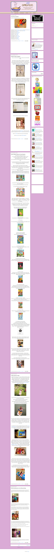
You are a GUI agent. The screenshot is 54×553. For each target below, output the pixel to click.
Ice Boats (36, 164)
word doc (22, 130)
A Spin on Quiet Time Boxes (38, 142)
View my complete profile (35, 49)
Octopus (18, 30)
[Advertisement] (20, 47)
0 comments (22, 542)
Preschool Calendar (15, 16)
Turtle (17, 34)
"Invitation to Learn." (14, 444)
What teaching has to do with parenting (18, 488)
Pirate (18, 33)
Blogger (28, 551)
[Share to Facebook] (27, 371)
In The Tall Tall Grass (37, 146)
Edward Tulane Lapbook (15, 56)
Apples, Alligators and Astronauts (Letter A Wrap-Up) (39, 151)
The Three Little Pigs (37, 160)
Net (18, 31)
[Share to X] (26, 138)
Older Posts (28, 545)
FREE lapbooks (24, 135)
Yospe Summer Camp (15, 375)
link (17, 135)
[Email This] (24, 138)
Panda (18, 37)
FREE (21, 131)
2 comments (22, 371)
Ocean (24, 30)
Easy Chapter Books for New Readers (18, 154)
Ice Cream (18, 36)
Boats (17, 38)
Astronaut (18, 32)
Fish (18, 35)
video (16, 133)
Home (19, 545)
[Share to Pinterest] (27, 138)
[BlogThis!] (25, 138)
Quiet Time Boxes (37, 133)
